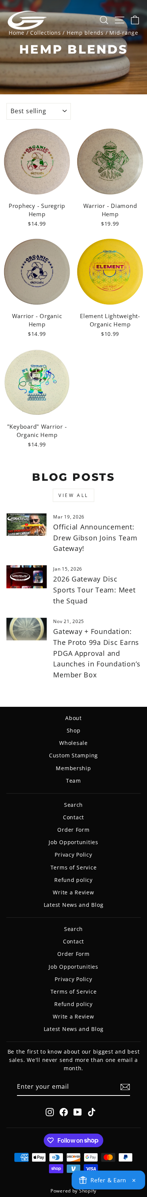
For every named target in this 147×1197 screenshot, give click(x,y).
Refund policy (73, 879)
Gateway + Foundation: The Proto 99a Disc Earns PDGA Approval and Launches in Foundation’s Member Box (97, 653)
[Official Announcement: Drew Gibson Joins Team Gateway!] (26, 524)
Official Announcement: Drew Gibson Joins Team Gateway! (95, 537)
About (73, 718)
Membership (73, 768)
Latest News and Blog (74, 904)
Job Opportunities (73, 842)
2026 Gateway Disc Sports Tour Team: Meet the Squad (94, 589)
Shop (74, 730)
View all (73, 495)
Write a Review (73, 892)
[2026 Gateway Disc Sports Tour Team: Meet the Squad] (26, 576)
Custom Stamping (73, 755)
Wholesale (73, 742)
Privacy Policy (73, 854)
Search (73, 804)
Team (73, 780)
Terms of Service (74, 867)
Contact (73, 817)
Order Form (73, 829)
